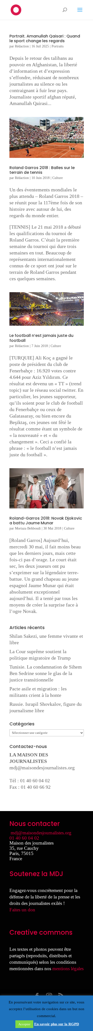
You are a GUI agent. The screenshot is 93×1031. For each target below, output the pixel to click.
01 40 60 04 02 (24, 838)
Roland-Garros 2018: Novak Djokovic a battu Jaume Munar (45, 520)
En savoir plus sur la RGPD (56, 1024)
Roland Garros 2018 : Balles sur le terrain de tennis (42, 170)
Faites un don (22, 909)
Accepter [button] (24, 1024)
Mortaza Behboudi (28, 528)
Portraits (57, 46)
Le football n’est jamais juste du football (41, 338)
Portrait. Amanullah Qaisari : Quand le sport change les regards (44, 38)
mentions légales (68, 968)
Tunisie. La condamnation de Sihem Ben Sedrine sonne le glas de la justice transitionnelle (45, 673)
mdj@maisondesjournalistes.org (42, 767)
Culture (57, 178)
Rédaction (22, 46)
